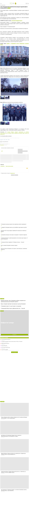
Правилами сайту (12, 173)
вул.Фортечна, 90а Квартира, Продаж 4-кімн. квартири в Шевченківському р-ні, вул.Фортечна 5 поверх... (11, 436)
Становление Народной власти (16, 20)
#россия (4, 139)
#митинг (9, 139)
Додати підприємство (14, 352)
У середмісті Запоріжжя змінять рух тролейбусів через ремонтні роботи (14, 227)
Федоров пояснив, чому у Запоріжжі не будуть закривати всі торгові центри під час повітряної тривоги (13, 301)
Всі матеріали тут (15, 334)
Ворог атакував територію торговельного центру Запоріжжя (13, 303)
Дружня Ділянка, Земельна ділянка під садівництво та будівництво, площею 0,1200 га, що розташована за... (13, 454)
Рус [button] (26, 3)
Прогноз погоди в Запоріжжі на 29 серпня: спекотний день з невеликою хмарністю (14, 249)
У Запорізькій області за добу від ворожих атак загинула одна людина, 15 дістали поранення (14, 238)
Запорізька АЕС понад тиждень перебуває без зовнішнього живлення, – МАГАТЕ (14, 231)
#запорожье (1, 139)
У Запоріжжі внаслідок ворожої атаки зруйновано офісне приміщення (13, 224)
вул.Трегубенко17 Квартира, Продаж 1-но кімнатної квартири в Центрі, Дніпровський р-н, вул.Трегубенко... (14, 490)
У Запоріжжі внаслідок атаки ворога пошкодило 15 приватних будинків (14, 234)
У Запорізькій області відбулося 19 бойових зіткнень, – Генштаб (12, 242)
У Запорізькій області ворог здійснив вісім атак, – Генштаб (13, 308)
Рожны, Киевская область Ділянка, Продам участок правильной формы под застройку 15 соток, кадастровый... (14, 418)
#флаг (6, 139)
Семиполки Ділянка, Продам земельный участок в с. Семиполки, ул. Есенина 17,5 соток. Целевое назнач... (13, 472)
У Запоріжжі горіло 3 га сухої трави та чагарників (11, 306)
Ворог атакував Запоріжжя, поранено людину (9, 245)
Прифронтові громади (7, 323)
